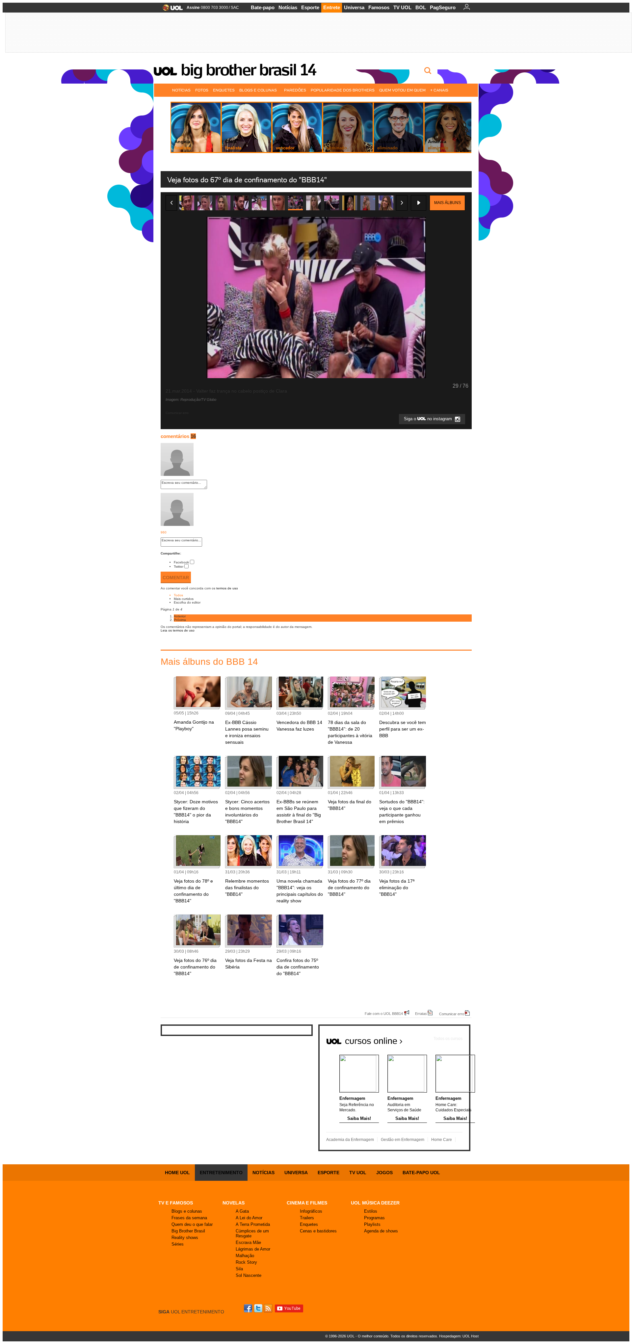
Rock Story (246, 1262)
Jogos (384, 1172)
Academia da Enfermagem (350, 1139)
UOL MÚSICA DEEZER (375, 1202)
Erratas (421, 1013)
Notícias (287, 7)
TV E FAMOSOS (175, 1202)
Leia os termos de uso (178, 630)
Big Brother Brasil (188, 1230)
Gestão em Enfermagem (402, 1139)
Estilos (370, 1211)
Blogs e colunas (186, 1211)
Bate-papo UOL (421, 1172)
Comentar (176, 577)
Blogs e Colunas (258, 90)
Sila (239, 1268)
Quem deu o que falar (192, 1224)
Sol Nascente (248, 1275)
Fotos (201, 90)
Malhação (245, 1255)
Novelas (234, 1202)
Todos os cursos (448, 1038)
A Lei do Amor (249, 1217)
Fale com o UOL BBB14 (384, 1013)
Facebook (181, 562)
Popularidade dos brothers (343, 90)
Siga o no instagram (428, 419)
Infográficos (311, 1211)
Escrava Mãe (248, 1242)
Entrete (331, 7)
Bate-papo (263, 7)
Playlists (372, 1224)
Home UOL (177, 1172)
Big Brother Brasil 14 (248, 70)
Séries (177, 1244)
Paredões (295, 90)
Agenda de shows (381, 1230)
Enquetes (224, 90)
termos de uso (227, 588)
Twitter (178, 566)
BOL (420, 7)
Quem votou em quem (402, 90)
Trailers (307, 1217)
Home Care (441, 1139)
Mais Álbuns (447, 202)
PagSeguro (443, 7)
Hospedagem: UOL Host (459, 1336)
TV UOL (402, 7)
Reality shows (184, 1237)
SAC (235, 7)
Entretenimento (221, 1172)
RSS (269, 1308)
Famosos (378, 7)
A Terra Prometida (253, 1224)
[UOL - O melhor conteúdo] (171, 10)
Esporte (310, 7)
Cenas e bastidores (318, 1230)
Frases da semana (189, 1217)
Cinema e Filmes (307, 1202)
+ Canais (439, 90)
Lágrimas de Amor (253, 1249)
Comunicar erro (451, 1014)
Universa (354, 7)
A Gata (242, 1211)
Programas (374, 1217)
